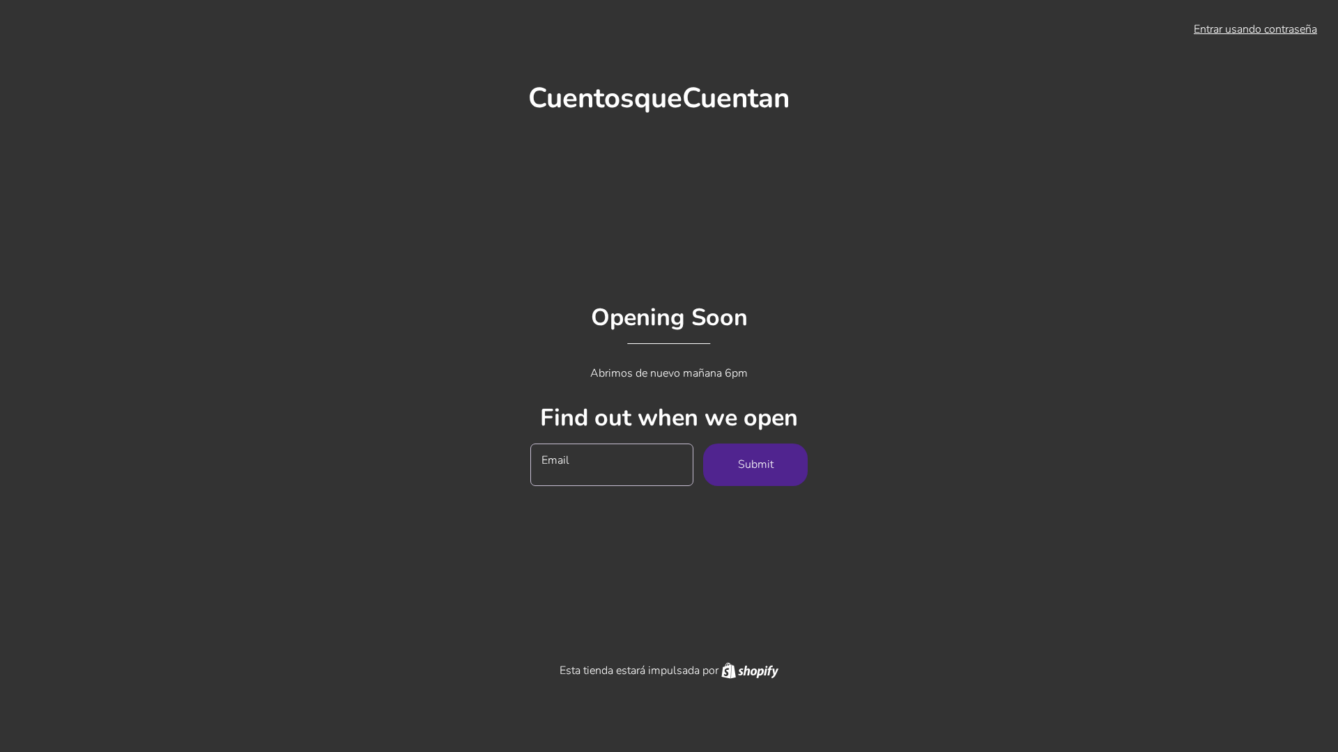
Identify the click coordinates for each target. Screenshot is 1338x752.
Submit (756, 464)
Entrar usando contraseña (1255, 29)
